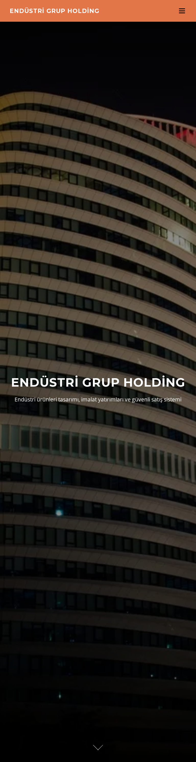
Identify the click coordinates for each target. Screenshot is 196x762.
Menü (181, 10)
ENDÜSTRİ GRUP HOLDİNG (54, 10)
